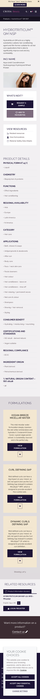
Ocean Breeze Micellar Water (20, 416)
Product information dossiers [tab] (18, 591)
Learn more (20, 5)
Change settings (20, 691)
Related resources (17, 133)
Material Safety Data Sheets (20, 141)
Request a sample (21, 104)
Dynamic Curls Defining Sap (20, 523)
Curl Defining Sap (20, 469)
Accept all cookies (20, 677)
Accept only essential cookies (20, 684)
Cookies (23, 670)
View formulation (20, 447)
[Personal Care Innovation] (11, 12)
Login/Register (17, 608)
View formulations (16, 137)
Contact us (18, 631)
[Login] (20, 454)
